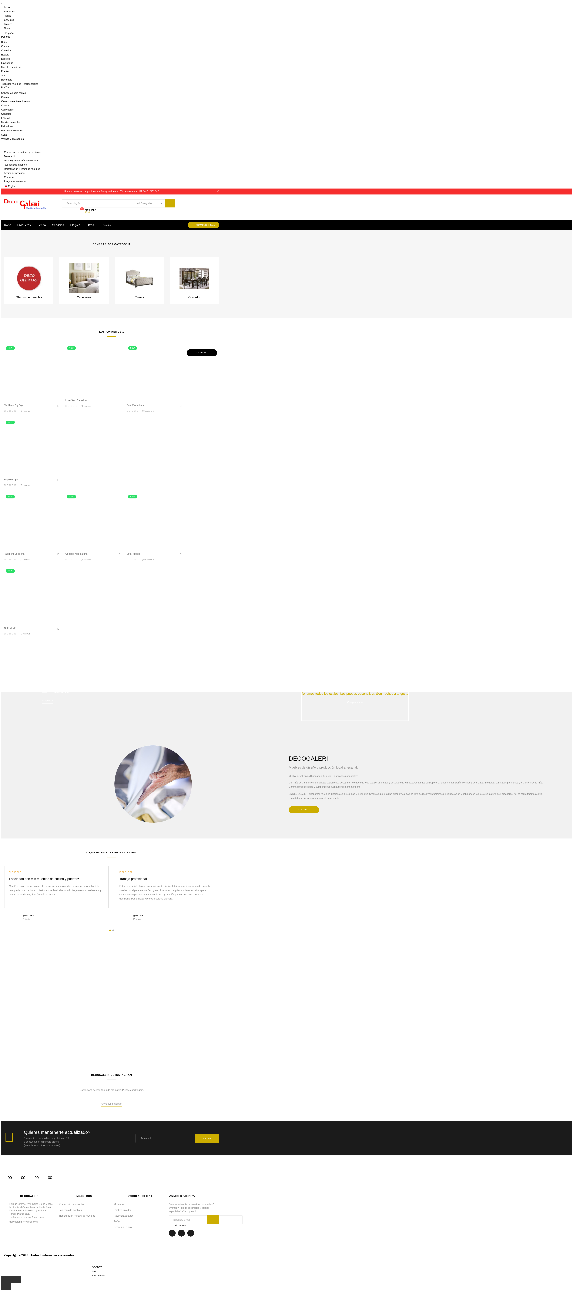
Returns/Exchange (124, 1215)
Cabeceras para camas (13, 93)
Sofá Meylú (10, 628)
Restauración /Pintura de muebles (22, 169)
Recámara (6, 79)
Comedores (7, 109)
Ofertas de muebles (29, 297)
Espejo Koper (11, 479)
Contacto (9, 177)
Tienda (7, 15)
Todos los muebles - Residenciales (19, 84)
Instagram (181, 1235)
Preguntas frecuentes (15, 181)
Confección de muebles (71, 1204)
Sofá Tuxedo (133, 554)
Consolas (6, 114)
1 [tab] (110, 930)
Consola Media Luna (76, 554)
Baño (4, 42)
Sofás (4, 134)
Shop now (47, 700)
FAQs (117, 1221)
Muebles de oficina (11, 67)
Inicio (7, 7)
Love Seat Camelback (77, 400)
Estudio (5, 54)
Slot (94, 1271)
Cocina (5, 46)
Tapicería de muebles (15, 164)
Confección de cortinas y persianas (22, 152)
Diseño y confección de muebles (21, 160)
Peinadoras (7, 126)
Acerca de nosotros (14, 173)
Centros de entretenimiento (15, 101)
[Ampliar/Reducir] (18, 1279)
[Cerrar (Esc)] (3, 1279)
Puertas (5, 71)
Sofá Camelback (135, 405)
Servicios (9, 20)
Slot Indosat (98, 1275)
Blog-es (8, 24)
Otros (7, 28)
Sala (3, 75)
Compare (42, 396)
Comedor (6, 50)
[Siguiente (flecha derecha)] (8, 1286)
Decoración (10, 156)
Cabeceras (84, 297)
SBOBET (97, 1267)
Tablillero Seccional (14, 554)
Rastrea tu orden (122, 1210)
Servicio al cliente (123, 1227)
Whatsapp (190, 1235)
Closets (5, 105)
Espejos (5, 59)
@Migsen (28, 915)
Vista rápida (23, 395)
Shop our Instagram (111, 1103)
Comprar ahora (355, 702)
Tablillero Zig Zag (13, 405)
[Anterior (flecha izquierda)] (3, 1286)
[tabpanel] (56, 894)
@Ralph (138, 915)
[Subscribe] (213, 1219)
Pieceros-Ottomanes (12, 130)
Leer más (33, 396)
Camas (5, 97)
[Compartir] (8, 1279)
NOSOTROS (304, 810)
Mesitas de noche (10, 122)
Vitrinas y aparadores (12, 139)
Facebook (172, 1235)
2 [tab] (113, 930)
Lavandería (7, 63)
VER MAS (19, 1020)
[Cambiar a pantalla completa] (13, 1279)
